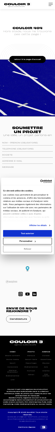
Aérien (31, 374)
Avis (46, 367)
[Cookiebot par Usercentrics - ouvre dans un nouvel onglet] (40, 181)
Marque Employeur (12, 371)
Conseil (46, 355)
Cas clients (45, 375)
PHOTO (31, 352)
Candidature (18, 319)
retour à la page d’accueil (27, 59)
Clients (46, 371)
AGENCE (46, 352)
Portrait (31, 371)
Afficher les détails (38, 225)
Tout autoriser (27, 233)
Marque (31, 355)
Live (12, 379)
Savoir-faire (31, 359)
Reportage (31, 363)
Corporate (12, 367)
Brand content (12, 355)
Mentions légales (26, 427)
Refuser (27, 249)
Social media (12, 359)
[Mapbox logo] (11, 281)
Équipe (45, 363)
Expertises (46, 359)
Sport (12, 363)
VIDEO (12, 352)
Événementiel (12, 376)
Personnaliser (25, 241)
